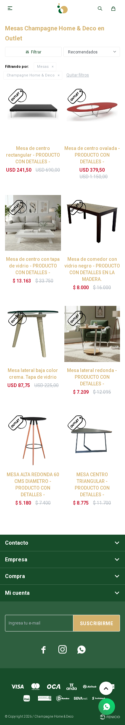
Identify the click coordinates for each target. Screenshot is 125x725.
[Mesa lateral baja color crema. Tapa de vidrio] (33, 334)
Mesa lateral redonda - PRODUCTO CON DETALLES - (92, 377)
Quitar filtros (77, 75)
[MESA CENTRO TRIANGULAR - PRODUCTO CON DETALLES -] (92, 438)
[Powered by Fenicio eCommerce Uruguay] (110, 717)
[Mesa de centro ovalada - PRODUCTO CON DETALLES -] (92, 112)
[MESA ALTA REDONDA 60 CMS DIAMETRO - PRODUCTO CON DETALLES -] (33, 438)
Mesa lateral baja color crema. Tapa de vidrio (33, 374)
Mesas (43, 66)
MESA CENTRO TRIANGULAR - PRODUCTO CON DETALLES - (92, 484)
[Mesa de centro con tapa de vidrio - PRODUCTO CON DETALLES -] (33, 223)
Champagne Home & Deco (31, 75)
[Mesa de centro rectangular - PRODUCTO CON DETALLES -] (33, 112)
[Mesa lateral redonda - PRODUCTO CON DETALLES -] (92, 334)
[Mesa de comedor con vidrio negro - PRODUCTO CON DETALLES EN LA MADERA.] (92, 223)
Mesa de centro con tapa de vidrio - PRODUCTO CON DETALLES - (33, 265)
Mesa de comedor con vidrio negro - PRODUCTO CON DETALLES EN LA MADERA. (92, 269)
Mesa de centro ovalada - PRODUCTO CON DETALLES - (92, 155)
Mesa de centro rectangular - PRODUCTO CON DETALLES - (33, 155)
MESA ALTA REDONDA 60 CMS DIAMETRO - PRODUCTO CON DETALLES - (33, 484)
